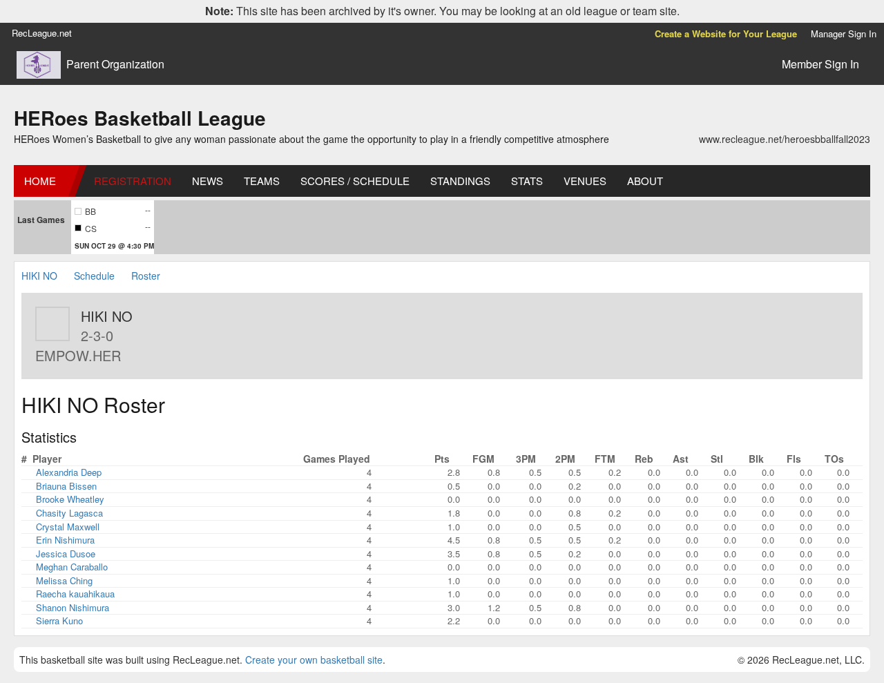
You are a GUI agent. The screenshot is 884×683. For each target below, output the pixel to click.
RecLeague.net (42, 32)
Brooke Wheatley (70, 499)
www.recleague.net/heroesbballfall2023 (784, 139)
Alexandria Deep (69, 472)
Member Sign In (820, 64)
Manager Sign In (843, 33)
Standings (460, 180)
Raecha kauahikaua (75, 593)
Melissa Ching (64, 580)
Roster (145, 275)
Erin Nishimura (65, 539)
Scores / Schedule (355, 180)
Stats (527, 180)
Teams (262, 180)
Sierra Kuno (59, 620)
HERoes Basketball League (140, 118)
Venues (585, 180)
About (645, 180)
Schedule (94, 275)
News (207, 180)
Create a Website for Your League (726, 33)
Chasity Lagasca (69, 512)
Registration (132, 180)
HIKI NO (40, 275)
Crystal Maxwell (67, 526)
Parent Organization (115, 64)
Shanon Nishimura (72, 607)
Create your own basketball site (314, 659)
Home (40, 180)
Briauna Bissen (66, 485)
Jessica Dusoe (65, 553)
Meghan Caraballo (72, 566)
